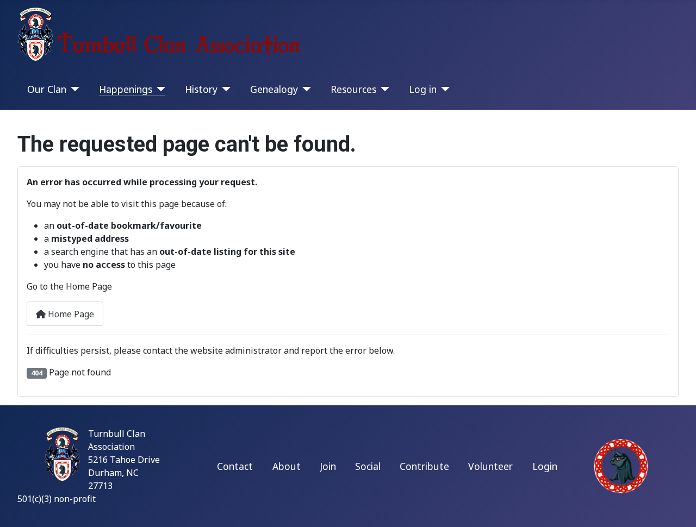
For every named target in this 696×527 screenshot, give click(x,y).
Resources (353, 89)
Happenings (125, 89)
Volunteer (490, 466)
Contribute (424, 466)
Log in (423, 89)
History (201, 89)
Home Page (70, 314)
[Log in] (443, 89)
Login (544, 466)
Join (328, 466)
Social (368, 466)
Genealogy (274, 89)
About (286, 466)
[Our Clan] (73, 89)
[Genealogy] (305, 89)
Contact (235, 466)
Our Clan (46, 89)
